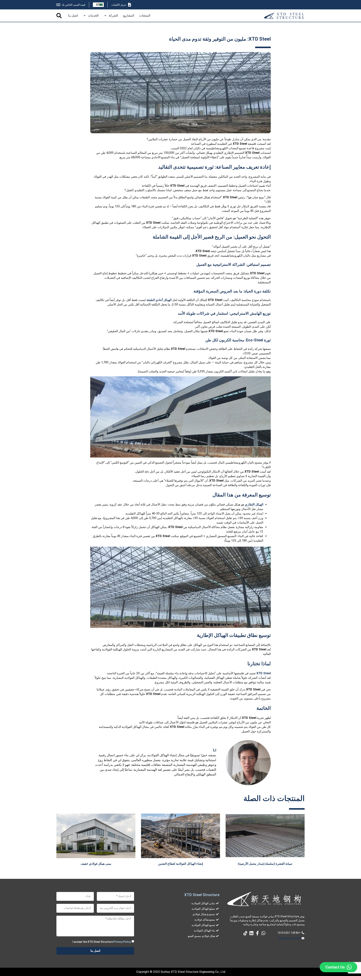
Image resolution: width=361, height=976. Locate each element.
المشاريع (128, 15)
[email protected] (289, 938)
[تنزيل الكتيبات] (129, 5)
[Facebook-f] (257, 933)
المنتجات (144, 15)
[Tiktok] (245, 933)
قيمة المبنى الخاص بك (73, 4)
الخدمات (93, 15)
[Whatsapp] (263, 933)
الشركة (113, 15)
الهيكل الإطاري (254, 504)
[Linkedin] (251, 933)
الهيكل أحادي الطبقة (158, 300)
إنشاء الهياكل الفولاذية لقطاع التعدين (180, 863)
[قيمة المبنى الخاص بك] (58, 5)
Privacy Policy (122, 941)
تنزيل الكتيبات (118, 4)
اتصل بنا (73, 15)
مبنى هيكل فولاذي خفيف (96, 863)
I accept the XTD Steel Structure (101, 941)
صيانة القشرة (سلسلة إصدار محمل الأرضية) (265, 863)
